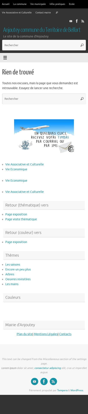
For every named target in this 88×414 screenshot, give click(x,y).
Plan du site (24, 334)
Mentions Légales (46, 334)
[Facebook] (77, 21)
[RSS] (83, 21)
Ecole (72, 4)
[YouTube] (71, 21)
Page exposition (16, 214)
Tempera (62, 390)
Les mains (11, 284)
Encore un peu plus (18, 269)
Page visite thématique (21, 219)
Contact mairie (43, 12)
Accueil (5, 4)
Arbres (9, 274)
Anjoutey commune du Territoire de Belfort (41, 30)
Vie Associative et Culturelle (17, 12)
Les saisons (12, 264)
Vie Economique (16, 169)
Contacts (65, 334)
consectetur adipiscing (47, 368)
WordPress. (77, 390)
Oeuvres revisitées (18, 279)
